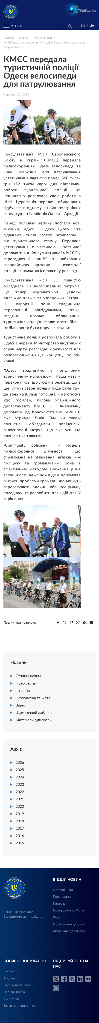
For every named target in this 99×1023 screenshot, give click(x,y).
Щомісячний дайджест (35, 713)
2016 (20, 836)
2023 (20, 784)
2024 (20, 777)
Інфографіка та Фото (33, 698)
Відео (20, 705)
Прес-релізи (26, 683)
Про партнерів (14, 992)
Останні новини (29, 676)
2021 (20, 799)
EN (83, 25)
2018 (20, 821)
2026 (20, 762)
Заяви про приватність (20, 1005)
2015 (20, 843)
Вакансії (9, 971)
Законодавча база (16, 985)
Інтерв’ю (23, 691)
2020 (20, 806)
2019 (20, 814)
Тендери (9, 978)
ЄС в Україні (12, 999)
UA (92, 25)
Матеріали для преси (34, 720)
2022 (20, 792)
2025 (20, 770)
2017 (20, 828)
